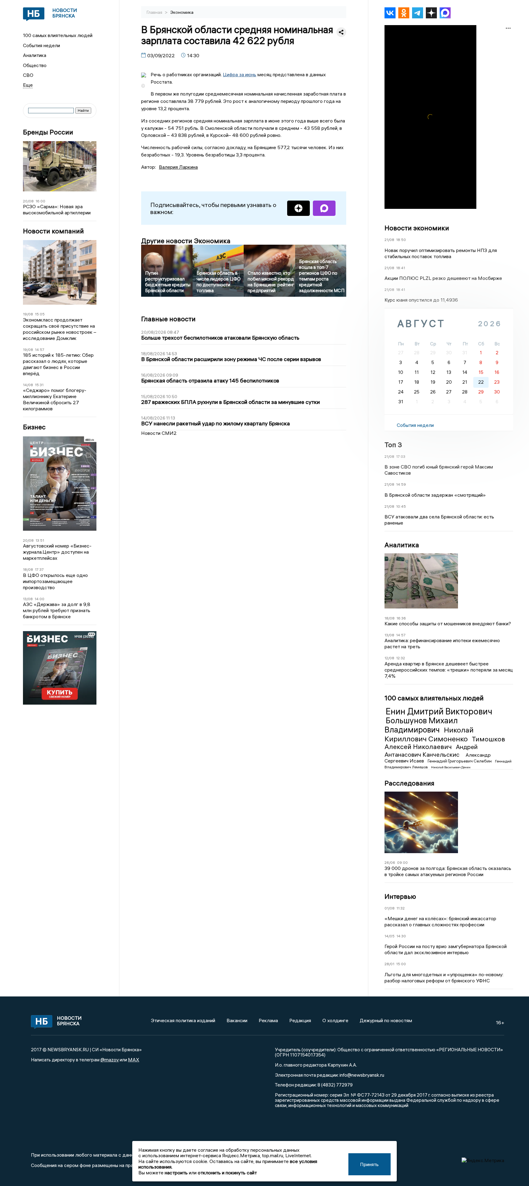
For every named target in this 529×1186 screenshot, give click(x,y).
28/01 (389, 964)
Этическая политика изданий (183, 1020)
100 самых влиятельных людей (57, 35)
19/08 (28, 314)
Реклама (268, 1020)
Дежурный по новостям (386, 1020)
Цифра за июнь (239, 74)
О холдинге (335, 1020)
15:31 (39, 384)
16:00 (40, 201)
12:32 (400, 658)
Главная (155, 12)
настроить (176, 1172)
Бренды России (48, 132)
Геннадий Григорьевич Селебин (460, 761)
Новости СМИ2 (159, 433)
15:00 (401, 964)
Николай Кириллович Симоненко (429, 734)
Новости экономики (417, 228)
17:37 (39, 569)
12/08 (389, 658)
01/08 (390, 908)
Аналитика (34, 55)
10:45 (401, 506)
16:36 (401, 618)
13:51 (40, 540)
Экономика (181, 12)
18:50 (401, 239)
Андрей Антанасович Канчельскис (431, 750)
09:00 (402, 862)
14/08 (28, 384)
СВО (28, 75)
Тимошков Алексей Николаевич (445, 743)
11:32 (400, 908)
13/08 (28, 599)
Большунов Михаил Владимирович (421, 725)
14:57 (39, 349)
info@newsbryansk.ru (362, 1075)
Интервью (400, 896)
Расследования (409, 783)
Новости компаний (53, 231)
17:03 (400, 456)
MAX (133, 1059)
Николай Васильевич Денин (451, 767)
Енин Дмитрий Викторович (439, 711)
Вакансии (237, 1020)
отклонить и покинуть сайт (227, 1172)
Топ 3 (393, 444)
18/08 (28, 569)
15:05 (40, 314)
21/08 (389, 239)
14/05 (390, 936)
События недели (41, 45)
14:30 (401, 936)
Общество (35, 65)
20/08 (28, 201)
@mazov (109, 1059)
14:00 (39, 599)
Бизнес (34, 427)
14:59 (401, 484)
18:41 (400, 267)
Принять (369, 1164)
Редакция (300, 1020)
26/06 (390, 862)
